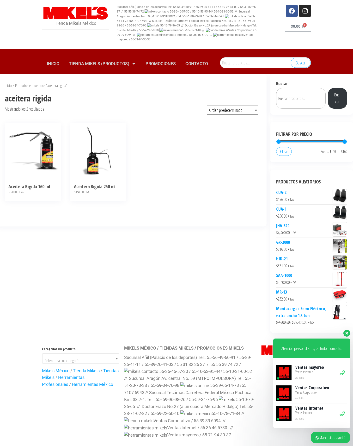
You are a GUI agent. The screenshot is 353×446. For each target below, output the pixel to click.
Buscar (300, 63)
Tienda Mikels (86, 370)
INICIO (53, 63)
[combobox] (80, 358)
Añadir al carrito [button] (33, 153)
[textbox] (81, 360)
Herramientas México (92, 384)
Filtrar (284, 151)
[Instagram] (305, 11)
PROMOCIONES (161, 63)
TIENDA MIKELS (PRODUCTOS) (99, 63)
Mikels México (55, 370)
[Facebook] (292, 11)
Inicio (8, 85)
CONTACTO (196, 63)
